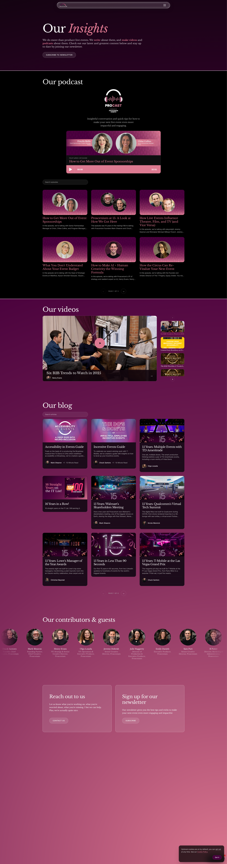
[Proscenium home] (63, 5)
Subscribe (131, 721)
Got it (217, 857)
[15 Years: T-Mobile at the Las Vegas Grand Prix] (162, 559)
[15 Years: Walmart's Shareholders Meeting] (113, 502)
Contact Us (59, 721)
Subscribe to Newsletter (59, 55)
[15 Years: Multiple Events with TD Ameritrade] (162, 445)
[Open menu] (164, 5)
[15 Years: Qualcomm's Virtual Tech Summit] (162, 502)
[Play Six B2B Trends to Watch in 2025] (100, 343)
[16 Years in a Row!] (65, 494)
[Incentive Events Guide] (113, 443)
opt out (218, 849)
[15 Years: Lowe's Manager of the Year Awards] (65, 559)
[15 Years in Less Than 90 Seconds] (113, 555)
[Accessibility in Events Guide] (65, 443)
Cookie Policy (202, 852)
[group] (113, 646)
